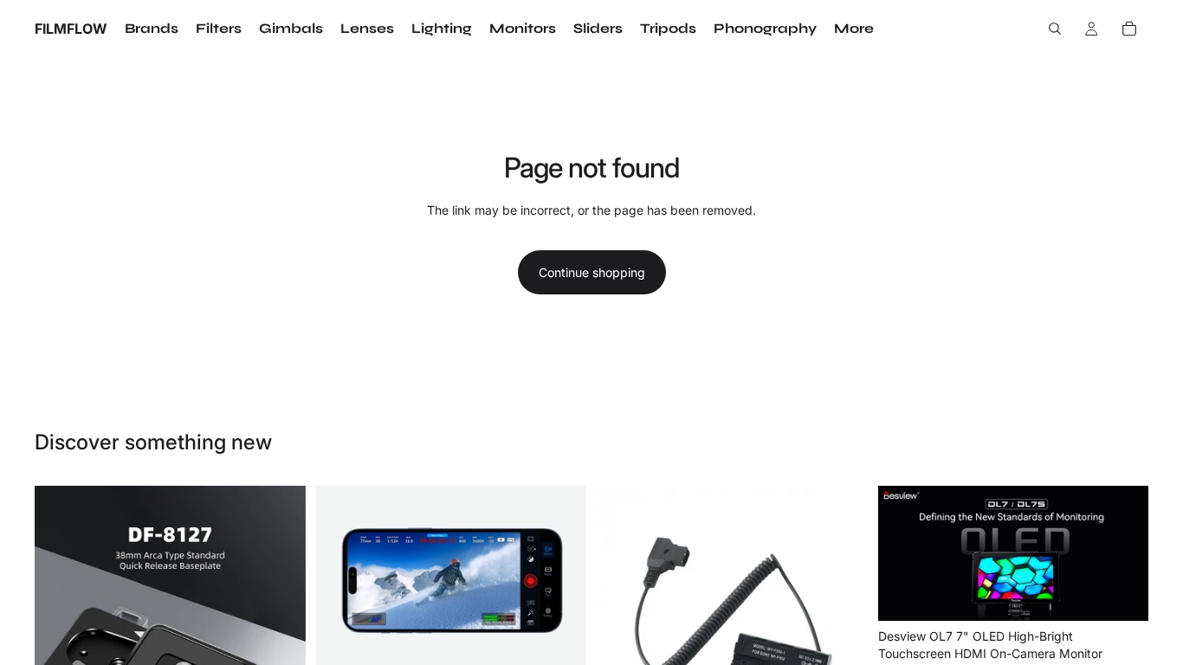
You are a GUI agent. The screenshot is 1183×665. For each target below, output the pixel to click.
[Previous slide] (61, 621)
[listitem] (853, 29)
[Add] (559, 648)
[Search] (1055, 29)
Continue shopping (592, 272)
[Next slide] (280, 621)
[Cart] (1129, 29)
